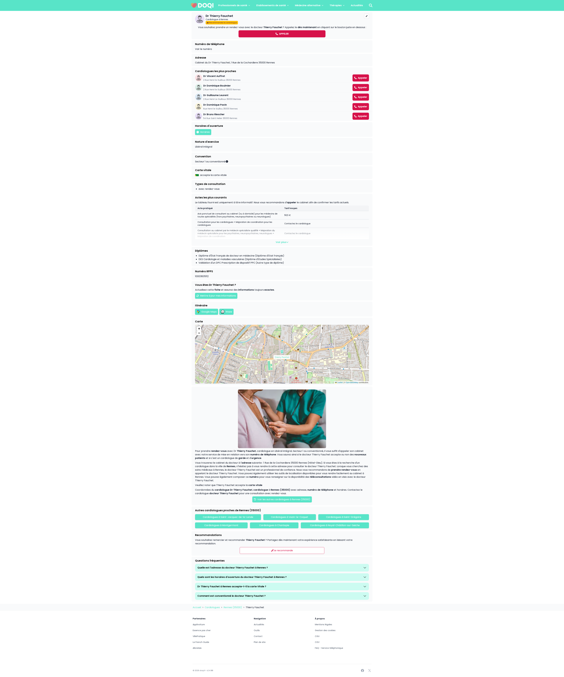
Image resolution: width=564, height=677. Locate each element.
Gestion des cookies (325, 630)
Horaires (205, 132)
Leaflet (340, 382)
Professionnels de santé (232, 5)
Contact (258, 636)
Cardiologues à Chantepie (274, 525)
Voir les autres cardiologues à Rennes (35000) (283, 499)
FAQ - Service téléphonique (329, 648)
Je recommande (283, 550)
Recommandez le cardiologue (223, 22)
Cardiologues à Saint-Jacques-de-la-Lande (228, 517)
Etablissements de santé (271, 5)
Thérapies (336, 5)
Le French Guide (201, 642)
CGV (317, 642)
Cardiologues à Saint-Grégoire (343, 517)
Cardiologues (212, 607)
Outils (257, 630)
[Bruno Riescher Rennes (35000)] (282, 116)
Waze (229, 311)
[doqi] (202, 5)
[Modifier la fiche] (366, 16)
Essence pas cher (202, 630)
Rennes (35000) (233, 607)
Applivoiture (199, 624)
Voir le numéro (203, 49)
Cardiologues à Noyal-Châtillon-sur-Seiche (335, 525)
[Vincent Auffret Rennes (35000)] (282, 78)
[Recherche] (370, 5)
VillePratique (199, 636)
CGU (317, 636)
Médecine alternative (307, 5)
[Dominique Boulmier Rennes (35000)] (282, 87)
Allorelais (197, 648)
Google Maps (209, 311)
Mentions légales (323, 624)
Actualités (357, 5)
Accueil (197, 607)
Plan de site (260, 642)
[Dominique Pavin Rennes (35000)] (282, 106)
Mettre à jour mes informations (218, 295)
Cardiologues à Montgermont (221, 525)
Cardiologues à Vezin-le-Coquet (289, 517)
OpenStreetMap (352, 382)
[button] (282, 351)
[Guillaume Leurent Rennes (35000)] (282, 97)
